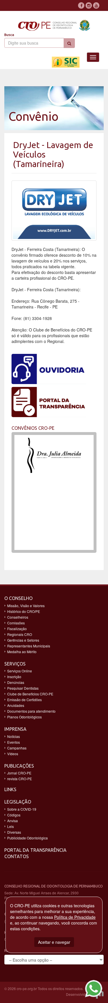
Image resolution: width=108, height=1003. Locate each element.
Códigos (13, 814)
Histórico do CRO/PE (23, 611)
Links (10, 789)
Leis (10, 826)
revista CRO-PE (19, 778)
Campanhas (16, 747)
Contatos (16, 856)
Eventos (13, 742)
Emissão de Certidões (24, 699)
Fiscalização (17, 628)
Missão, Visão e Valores (26, 605)
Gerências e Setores (23, 640)
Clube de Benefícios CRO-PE (30, 693)
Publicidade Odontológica (27, 837)
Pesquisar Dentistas (23, 688)
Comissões (16, 622)
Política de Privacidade (75, 917)
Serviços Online (19, 670)
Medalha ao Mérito (22, 651)
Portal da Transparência (35, 850)
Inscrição (14, 676)
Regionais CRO (19, 634)
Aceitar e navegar (54, 942)
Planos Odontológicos (24, 716)
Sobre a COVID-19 (21, 809)
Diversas (14, 832)
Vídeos (12, 753)
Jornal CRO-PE (19, 772)
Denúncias (15, 682)
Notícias (13, 736)
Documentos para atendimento (31, 711)
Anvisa (12, 820)
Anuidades (15, 705)
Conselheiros (17, 617)
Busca (9, 35)
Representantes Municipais (28, 645)
